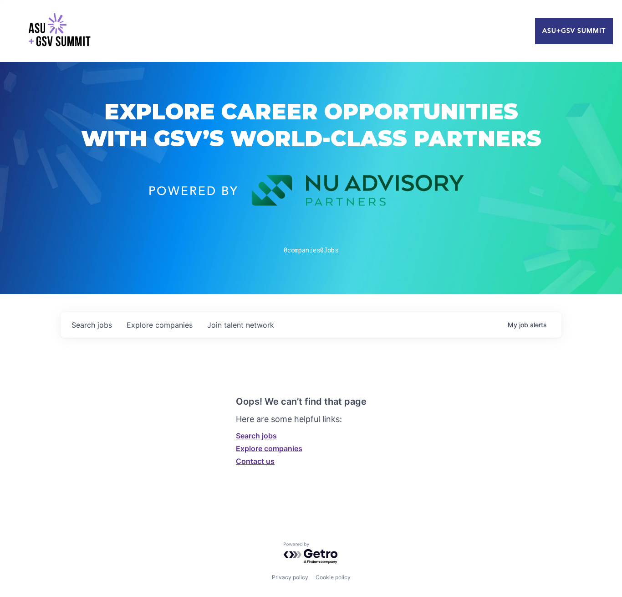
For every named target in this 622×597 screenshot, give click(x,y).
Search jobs (256, 435)
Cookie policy (333, 577)
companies (160, 324)
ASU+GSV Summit (574, 31)
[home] (59, 31)
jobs (91, 324)
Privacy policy (290, 577)
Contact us (255, 461)
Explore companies (269, 448)
